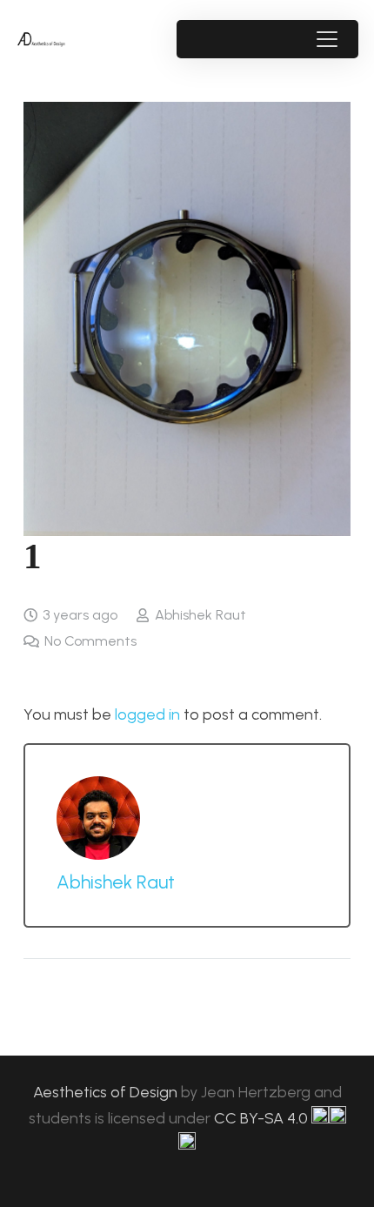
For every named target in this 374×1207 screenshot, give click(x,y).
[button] (327, 39)
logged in (147, 714)
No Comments (90, 641)
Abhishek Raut (200, 615)
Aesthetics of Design (107, 1092)
